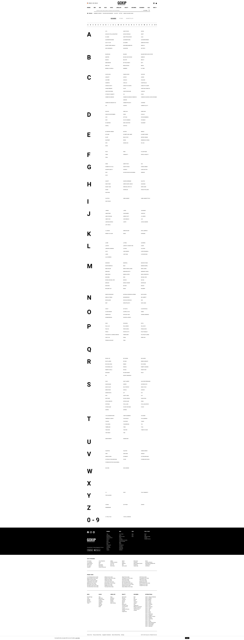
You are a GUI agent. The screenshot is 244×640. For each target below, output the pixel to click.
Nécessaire (101, 564)
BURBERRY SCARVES (98, 13)
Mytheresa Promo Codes (91, 583)
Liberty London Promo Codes (92, 580)
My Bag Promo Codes (143, 581)
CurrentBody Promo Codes (144, 578)
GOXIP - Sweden (148, 621)
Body (134, 596)
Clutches (88, 599)
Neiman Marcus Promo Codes (110, 583)
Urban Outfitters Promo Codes (127, 586)
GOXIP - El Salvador (148, 604)
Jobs (145, 535)
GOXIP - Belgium (148, 599)
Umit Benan (147, 565)
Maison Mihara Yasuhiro (138, 563)
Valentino (88, 567)
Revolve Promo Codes (108, 584)
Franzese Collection (148, 562)
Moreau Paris (89, 564)
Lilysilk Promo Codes (108, 580)
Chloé (100, 562)
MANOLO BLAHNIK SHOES (128, 13)
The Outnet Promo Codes (109, 586)
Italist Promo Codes (143, 579)
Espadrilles (101, 601)
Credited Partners (147, 538)
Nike (123, 564)
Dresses (108, 538)
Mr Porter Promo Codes (126, 581)
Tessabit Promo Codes (143, 585)
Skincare (123, 598)
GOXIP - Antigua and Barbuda (150, 596)
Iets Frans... (112, 563)
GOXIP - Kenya (148, 611)
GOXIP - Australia (148, 598)
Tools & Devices (125, 606)
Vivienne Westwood (102, 567)
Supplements (124, 611)
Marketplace (129, 18)
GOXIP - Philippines (148, 615)
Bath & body (124, 596)
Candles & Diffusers (125, 609)
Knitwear (108, 535)
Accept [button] (187, 638)
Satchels (88, 600)
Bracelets (112, 599)
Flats (99, 596)
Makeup (123, 601)
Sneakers (100, 600)
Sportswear (108, 536)
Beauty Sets (124, 604)
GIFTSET (121, 13)
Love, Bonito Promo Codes (109, 581)
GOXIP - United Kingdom (149, 623)
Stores (121, 18)
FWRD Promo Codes (108, 579)
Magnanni (124, 563)
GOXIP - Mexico (148, 612)
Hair (134, 598)
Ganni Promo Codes (125, 579)
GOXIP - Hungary (148, 607)
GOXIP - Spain (147, 620)
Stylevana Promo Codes (126, 585)
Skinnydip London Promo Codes (92, 585)
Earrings (111, 600)
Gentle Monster (90, 563)
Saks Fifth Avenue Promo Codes (128, 584)
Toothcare (124, 599)
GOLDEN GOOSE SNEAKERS (108, 13)
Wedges (100, 605)
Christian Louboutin (113, 562)
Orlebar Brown (147, 564)
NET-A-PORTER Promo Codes (127, 583)
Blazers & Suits (122, 536)
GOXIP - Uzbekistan (148, 626)
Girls (132, 535)
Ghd (99, 563)
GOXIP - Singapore (148, 617)
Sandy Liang (136, 565)
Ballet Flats (101, 598)
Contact (145, 537)
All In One (108, 542)
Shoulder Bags (89, 596)
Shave (135, 600)
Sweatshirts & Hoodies (123, 540)
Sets (134, 604)
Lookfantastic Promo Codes (92, 581)
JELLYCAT (116, 13)
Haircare (123, 600)
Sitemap (122, 634)
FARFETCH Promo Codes (91, 579)
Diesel (123, 562)
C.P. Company (89, 562)
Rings (111, 596)
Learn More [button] (77, 638)
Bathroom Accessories (138, 606)
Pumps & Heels (101, 599)
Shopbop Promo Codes (143, 584)
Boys (133, 536)
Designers (113, 18)
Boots (100, 606)
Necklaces (112, 598)
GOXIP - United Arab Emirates (150, 622)
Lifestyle (123, 610)
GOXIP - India (147, 609)
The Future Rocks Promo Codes (92, 586)
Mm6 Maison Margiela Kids (150, 563)
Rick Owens (112, 565)
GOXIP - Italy (147, 610)
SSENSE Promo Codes (109, 585)
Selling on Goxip (147, 536)
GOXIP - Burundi (148, 600)
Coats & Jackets (109, 537)
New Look (112, 564)
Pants (107, 540)
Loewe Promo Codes (143, 580)
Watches (120, 549)
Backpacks (89, 601)
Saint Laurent (124, 565)
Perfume (123, 607)
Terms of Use (89, 634)
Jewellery (108, 546)
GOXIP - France (148, 605)
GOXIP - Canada (148, 601)
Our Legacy (89, 565)
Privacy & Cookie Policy (97, 634)
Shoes (107, 548)
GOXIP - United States (149, 624)
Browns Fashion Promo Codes (92, 578)
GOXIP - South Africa (149, 618)
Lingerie (107, 549)
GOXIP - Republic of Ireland (150, 616)
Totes (88, 598)
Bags (107, 543)
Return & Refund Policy (116, 634)
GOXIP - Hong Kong (148, 606)
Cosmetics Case (125, 605)
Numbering (136, 564)
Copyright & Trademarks (106, 634)
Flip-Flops (100, 604)
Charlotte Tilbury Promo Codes (110, 578)
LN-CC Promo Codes (125, 580)
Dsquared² (135, 562)
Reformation (101, 565)
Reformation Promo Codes (92, 584)
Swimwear (108, 547)
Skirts (107, 541)
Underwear (121, 548)
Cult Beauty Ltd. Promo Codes (127, 578)
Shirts (120, 535)
